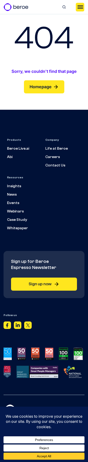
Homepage (41, 86)
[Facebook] (7, 326)
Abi (9, 157)
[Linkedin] (17, 326)
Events (13, 203)
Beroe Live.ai (18, 148)
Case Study (17, 220)
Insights (14, 186)
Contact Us (55, 165)
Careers (52, 157)
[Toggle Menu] (80, 7)
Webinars (15, 211)
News (12, 194)
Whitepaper (17, 228)
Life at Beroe (56, 148)
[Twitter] (28, 326)
